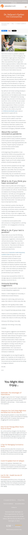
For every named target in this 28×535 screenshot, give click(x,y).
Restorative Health (5, 23)
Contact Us (14, 507)
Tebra (20, 529)
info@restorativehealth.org (10, 111)
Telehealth (11, 1)
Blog (13, 23)
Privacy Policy (21, 500)
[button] (26, 6)
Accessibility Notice (20, 503)
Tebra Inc (14, 500)
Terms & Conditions (8, 503)
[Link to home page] (10, 6)
